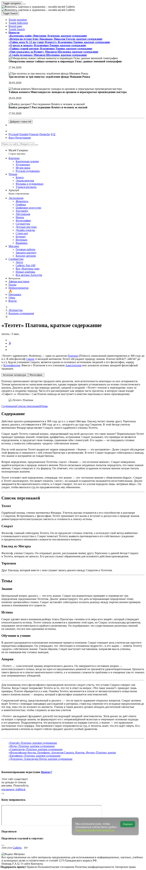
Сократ (30, 358)
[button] (18, 19)
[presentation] (77, 346)
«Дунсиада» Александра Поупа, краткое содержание (40, 758)
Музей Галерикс (18, 152)
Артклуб (19, 192)
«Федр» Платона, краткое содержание (32, 746)
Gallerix (17, 847)
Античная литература (15, 375)
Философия (36, 375)
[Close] (36, 144)
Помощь (6, 863)
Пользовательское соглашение (56, 866)
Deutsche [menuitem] (44, 134)
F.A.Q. (16, 863)
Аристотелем (73, 365)
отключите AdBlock (13, 789)
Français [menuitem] (34, 134)
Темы (44, 406)
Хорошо (127, 824)
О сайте (26, 863)
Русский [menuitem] (14, 134)
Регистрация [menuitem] (23, 137)
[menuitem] (53, 134)
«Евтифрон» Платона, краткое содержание (35, 755)
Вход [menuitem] (12, 137)
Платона (73, 355)
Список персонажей (29, 406)
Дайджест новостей (20, 121)
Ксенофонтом (11, 365)
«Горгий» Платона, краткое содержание (33, 742)
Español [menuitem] (23, 134)
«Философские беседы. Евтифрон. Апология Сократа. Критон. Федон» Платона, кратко (62, 752)
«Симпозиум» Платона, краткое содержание (35, 749)
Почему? (46, 772)
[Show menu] (24, 4)
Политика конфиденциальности (95, 866)
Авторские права (125, 866)
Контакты (37, 863)
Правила (32, 866)
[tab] (10, 343)
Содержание (9, 406)
